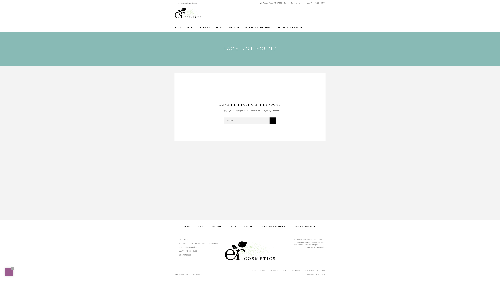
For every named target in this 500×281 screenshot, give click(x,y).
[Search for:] (247, 120)
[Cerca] (273, 120)
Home (177, 28)
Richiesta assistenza (258, 28)
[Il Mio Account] (324, 13)
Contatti (233, 28)
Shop (190, 28)
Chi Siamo (204, 28)
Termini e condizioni (289, 28)
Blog (219, 28)
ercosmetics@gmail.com (187, 3)
